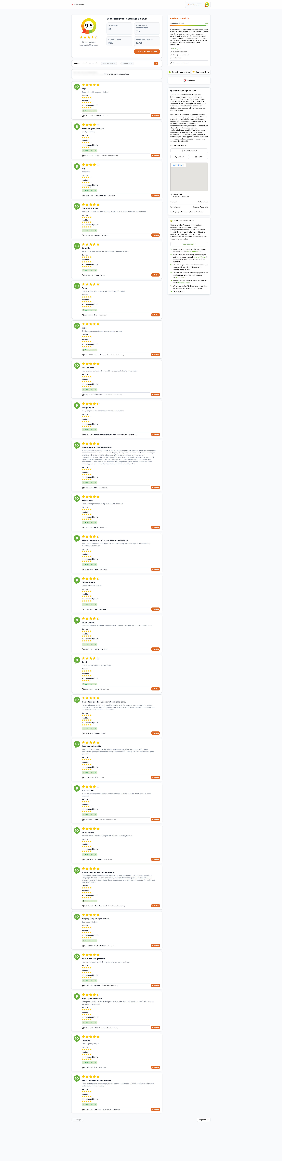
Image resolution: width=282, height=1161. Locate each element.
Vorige (78, 1120)
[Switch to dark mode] (193, 5)
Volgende (202, 1120)
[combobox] (109, 63)
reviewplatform (199, 257)
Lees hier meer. (184, 283)
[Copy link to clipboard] (189, 5)
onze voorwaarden (194, 251)
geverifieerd (180, 277)
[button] (189, 291)
